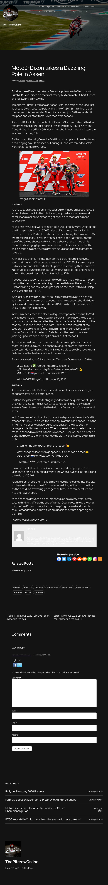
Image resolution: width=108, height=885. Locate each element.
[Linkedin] (69, 559)
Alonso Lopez (67, 587)
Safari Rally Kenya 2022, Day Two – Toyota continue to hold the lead (74, 617)
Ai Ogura (39, 587)
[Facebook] (59, 559)
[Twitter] (64, 559)
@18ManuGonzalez (28, 369)
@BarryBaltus (53, 369)
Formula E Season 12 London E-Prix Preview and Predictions (40, 799)
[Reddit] (79, 559)
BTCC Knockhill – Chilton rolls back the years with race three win (43, 819)
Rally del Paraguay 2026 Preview (24, 791)
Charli (22, 80)
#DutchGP (23, 373)
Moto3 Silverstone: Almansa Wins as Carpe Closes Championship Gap (35, 810)
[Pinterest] (74, 559)
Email (14, 722)
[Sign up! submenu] (53, 6)
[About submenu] (91, 11)
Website (15, 735)
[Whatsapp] (89, 559)
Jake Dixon (17, 592)
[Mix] (84, 559)
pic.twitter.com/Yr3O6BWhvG (51, 373)
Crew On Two (32, 80)
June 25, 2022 (58, 379)
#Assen (16, 587)
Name (15, 710)
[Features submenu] (65, 6)
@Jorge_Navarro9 (46, 365)
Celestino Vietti (82, 587)
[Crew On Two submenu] (94, 6)
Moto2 (42, 80)
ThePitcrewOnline (12, 24)
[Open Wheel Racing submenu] (66, 11)
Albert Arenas (52, 587)
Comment (16, 678)
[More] (100, 559)
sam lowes (39, 592)
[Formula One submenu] (79, 6)
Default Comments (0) (21, 654)
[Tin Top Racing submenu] (82, 11)
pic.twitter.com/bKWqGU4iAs (51, 455)
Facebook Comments (41, 654)
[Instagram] (95, 559)
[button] (15, 664)
